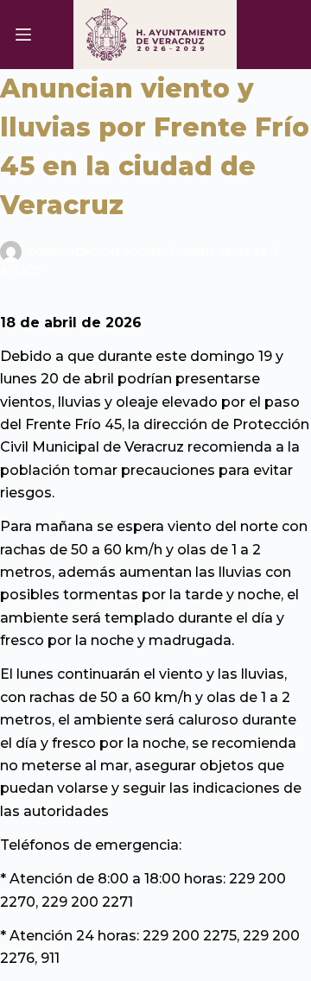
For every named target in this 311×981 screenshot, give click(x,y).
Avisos (21, 269)
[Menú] (23, 34)
